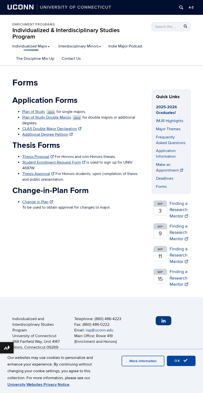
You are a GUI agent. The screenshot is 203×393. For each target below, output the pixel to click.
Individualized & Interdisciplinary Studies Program (66, 33)
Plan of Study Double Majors (51, 117)
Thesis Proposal (35, 156)
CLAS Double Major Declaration (49, 128)
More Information (142, 361)
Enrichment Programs (33, 24)
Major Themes (168, 129)
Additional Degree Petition (45, 134)
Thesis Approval (36, 173)
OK (178, 361)
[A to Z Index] (191, 7)
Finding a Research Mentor (178, 210)
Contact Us (71, 58)
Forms (161, 186)
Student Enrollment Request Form (51, 162)
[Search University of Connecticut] (181, 7)
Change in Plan (35, 201)
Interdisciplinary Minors (78, 46)
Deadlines (164, 178)
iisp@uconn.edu (99, 330)
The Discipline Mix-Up (35, 58)
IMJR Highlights (169, 120)
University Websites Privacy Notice (38, 384)
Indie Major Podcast (125, 46)
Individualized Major (29, 46)
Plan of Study (38, 111)
